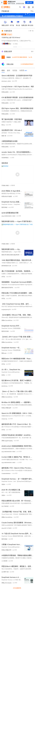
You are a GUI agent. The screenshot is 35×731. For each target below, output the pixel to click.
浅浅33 (3, 484)
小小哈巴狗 (4, 561)
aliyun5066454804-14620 (8, 216)
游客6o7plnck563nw (7, 320)
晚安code (4, 353)
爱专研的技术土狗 (6, 265)
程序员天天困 (5, 331)
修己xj (3, 125)
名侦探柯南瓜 (5, 157)
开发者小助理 (5, 185)
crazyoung (4, 419)
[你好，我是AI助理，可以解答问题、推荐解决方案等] (24, 7)
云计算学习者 (5, 572)
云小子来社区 (5, 506)
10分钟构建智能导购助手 (26, 64)
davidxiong (4, 386)
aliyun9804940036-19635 (8, 451)
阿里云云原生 (5, 92)
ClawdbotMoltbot (6, 473)
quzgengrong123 (6, 309)
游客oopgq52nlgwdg (7, 440)
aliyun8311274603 (7, 528)
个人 (32, 11)
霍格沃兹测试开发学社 (7, 287)
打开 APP (29, 2)
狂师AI (3, 375)
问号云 (3, 276)
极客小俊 (4, 136)
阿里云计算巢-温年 (6, 408)
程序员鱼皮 (4, 207)
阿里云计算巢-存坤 (6, 550)
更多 (32, 51)
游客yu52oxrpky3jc (7, 583)
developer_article (6, 81)
